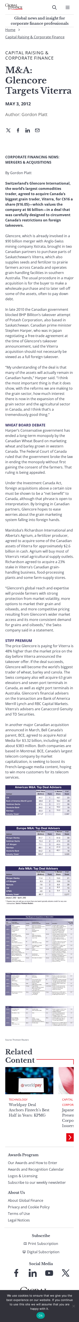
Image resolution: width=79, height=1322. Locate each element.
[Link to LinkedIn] (33, 1273)
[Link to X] (66, 1273)
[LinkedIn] (29, 130)
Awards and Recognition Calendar (36, 1169)
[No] (73, 1306)
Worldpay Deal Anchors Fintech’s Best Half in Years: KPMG (29, 1110)
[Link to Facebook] (16, 1273)
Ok (41, 1315)
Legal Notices (19, 1220)
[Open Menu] (67, 7)
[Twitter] (10, 130)
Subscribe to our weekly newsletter (37, 1182)
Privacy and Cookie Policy (29, 1207)
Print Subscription (43, 1243)
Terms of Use (19, 1213)
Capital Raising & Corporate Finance (35, 37)
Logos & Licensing (23, 1176)
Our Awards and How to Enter (32, 1162)
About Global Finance (25, 1200)
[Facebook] (20, 130)
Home (10, 29)
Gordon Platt (34, 114)
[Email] (39, 131)
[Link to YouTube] (49, 1273)
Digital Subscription (43, 1252)
